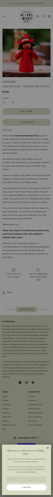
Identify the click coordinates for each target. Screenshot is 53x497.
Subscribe (26, 487)
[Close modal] (48, 448)
